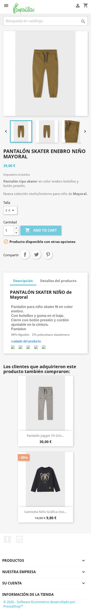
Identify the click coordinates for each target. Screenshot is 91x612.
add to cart (41, 230)
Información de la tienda (28, 594)
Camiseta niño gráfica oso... (45, 512)
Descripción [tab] (23, 280)
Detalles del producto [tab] (58, 280)
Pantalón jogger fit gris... (45, 435)
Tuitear (36, 254)
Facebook (7, 539)
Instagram (19, 539)
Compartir (25, 254)
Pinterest (48, 254)
